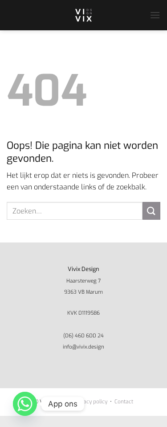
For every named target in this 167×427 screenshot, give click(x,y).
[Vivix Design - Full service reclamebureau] (83, 15)
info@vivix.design (83, 346)
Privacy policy (90, 401)
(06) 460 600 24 (83, 335)
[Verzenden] (151, 210)
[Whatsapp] (25, 404)
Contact (123, 401)
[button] (155, 15)
